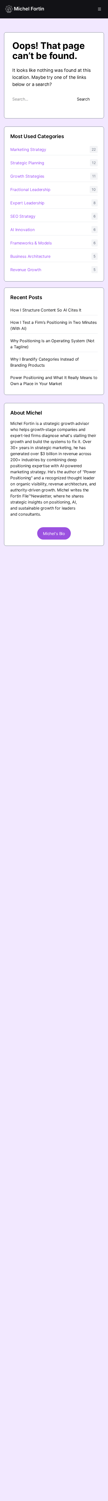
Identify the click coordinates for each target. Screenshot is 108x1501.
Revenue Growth (25, 269)
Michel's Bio (54, 533)
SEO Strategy (22, 216)
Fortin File (19, 495)
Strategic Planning (27, 162)
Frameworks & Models (31, 242)
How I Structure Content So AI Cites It (45, 309)
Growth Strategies (27, 176)
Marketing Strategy (28, 149)
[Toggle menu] (99, 9)
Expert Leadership (27, 202)
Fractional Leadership (30, 189)
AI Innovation (22, 229)
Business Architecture (30, 256)
